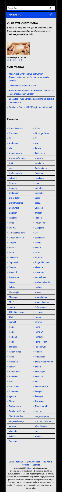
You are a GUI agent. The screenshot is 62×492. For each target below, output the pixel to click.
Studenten (13, 391)
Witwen (12, 426)
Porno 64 (39, 332)
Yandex (38, 436)
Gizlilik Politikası (16, 462)
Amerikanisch (15, 153)
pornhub (38, 322)
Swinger (38, 391)
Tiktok (12, 401)
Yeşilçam (13, 441)
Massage (13, 297)
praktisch (13, 347)
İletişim (25, 465)
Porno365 (39, 337)
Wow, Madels (41, 426)
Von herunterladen (43, 421)
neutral (12, 307)
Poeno (38, 317)
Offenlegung (40, 307)
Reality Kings (15, 352)
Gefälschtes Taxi (17, 232)
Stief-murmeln (41, 386)
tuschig (38, 411)
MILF (11, 302)
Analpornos (40, 153)
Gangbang (39, 227)
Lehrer (12, 287)
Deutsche (39, 193)
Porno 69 (13, 337)
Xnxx (37, 431)
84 (36, 138)
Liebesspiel (14, 292)
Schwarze (13, 376)
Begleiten (39, 173)
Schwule (39, 376)
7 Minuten (13, 133)
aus (10, 168)
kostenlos (39, 272)
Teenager (39, 396)
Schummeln (14, 371)
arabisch (39, 158)
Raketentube (40, 347)
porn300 (12, 322)
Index (11, 252)
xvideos (12, 436)
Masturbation (41, 297)
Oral (11, 317)
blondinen (39, 178)
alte (36, 143)
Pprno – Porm (41, 342)
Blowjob (12, 183)
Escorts (36, 465)
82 (10, 138)
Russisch (13, 361)
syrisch (12, 396)
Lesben (38, 287)
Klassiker (39, 267)
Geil (36, 232)
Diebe (37, 198)
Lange (12, 282)
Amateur (39, 148)
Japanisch (13, 262)
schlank (12, 366)
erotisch (38, 213)
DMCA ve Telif (33, 462)
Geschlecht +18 (16, 237)
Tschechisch (15, 406)
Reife (11, 356)
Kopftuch (13, 272)
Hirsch (12, 247)
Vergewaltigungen (17, 421)
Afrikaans (13, 143)
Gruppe (12, 242)
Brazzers (13, 188)
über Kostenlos (16, 416)
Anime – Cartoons (17, 158)
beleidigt (13, 178)
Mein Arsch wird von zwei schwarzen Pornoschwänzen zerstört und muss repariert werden (29, 77)
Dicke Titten (14, 198)
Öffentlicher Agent (17, 312)
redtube (38, 352)
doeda (37, 203)
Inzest (38, 252)
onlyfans (39, 312)
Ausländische (41, 168)
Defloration (14, 193)
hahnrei (38, 242)
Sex (11, 381)
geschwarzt (40, 237)
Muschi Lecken (42, 302)
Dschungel (14, 208)
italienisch (13, 257)
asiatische (39, 163)
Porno (11, 327)
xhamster (13, 431)
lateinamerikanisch (43, 282)
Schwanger (40, 371)
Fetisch (38, 218)
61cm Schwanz (16, 128)
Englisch (39, 208)
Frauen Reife (41, 223)
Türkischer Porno (17, 411)
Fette (11, 223)
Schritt (38, 366)
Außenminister (15, 173)
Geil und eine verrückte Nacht (22, 85)
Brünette (39, 188)
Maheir (38, 292)
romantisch (40, 356)
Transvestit (40, 401)
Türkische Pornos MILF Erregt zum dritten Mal (30, 107)
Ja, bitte (38, 257)
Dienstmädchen (16, 203)
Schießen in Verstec (44, 361)
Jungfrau (13, 267)
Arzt (11, 163)
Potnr (11, 342)
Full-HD (12, 227)
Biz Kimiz (48, 462)
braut (37, 183)
